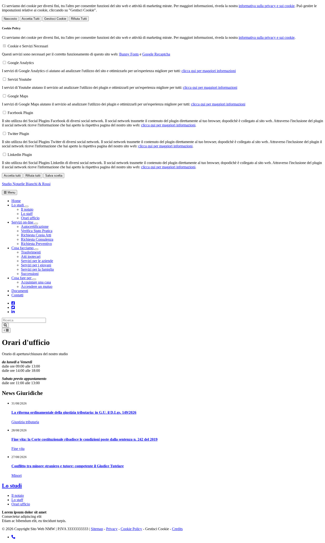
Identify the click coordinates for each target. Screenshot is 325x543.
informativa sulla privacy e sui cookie (267, 6)
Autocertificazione (35, 226)
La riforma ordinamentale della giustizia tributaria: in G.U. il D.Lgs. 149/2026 (73, 412)
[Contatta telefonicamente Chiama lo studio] (13, 537)
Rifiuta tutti (32, 175)
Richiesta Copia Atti (36, 235)
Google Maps (18, 96)
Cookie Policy (131, 529)
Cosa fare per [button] (21, 278)
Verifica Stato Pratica (36, 231)
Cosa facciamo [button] (22, 248)
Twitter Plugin (18, 134)
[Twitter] (13, 307)
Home (16, 201)
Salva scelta (53, 175)
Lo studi (12, 486)
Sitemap (97, 529)
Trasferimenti (31, 252)
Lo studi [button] (18, 205)
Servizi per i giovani (36, 265)
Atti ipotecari (30, 256)
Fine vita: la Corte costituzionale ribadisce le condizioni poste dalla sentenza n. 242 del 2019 (84, 439)
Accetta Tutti (30, 18)
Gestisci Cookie (55, 18)
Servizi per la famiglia (37, 269)
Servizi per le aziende (37, 261)
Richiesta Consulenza (37, 239)
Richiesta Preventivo (36, 244)
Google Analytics (21, 63)
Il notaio (27, 209)
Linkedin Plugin (20, 155)
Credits (177, 529)
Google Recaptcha (156, 54)
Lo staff (27, 214)
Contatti (17, 295)
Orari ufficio (30, 218)
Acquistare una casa (36, 282)
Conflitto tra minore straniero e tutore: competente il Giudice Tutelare (67, 466)
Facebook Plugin (20, 113)
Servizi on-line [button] (22, 222)
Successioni (30, 274)
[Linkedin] (13, 312)
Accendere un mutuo (36, 286)
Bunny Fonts (129, 54)
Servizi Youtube (19, 79)
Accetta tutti (12, 175)
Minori (16, 475)
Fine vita (18, 449)
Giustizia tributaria (25, 422)
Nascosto (10, 18)
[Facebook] (13, 303)
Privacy (112, 529)
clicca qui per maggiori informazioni (209, 71)
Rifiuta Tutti (79, 18)
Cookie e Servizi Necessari (28, 46)
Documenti (19, 291)
